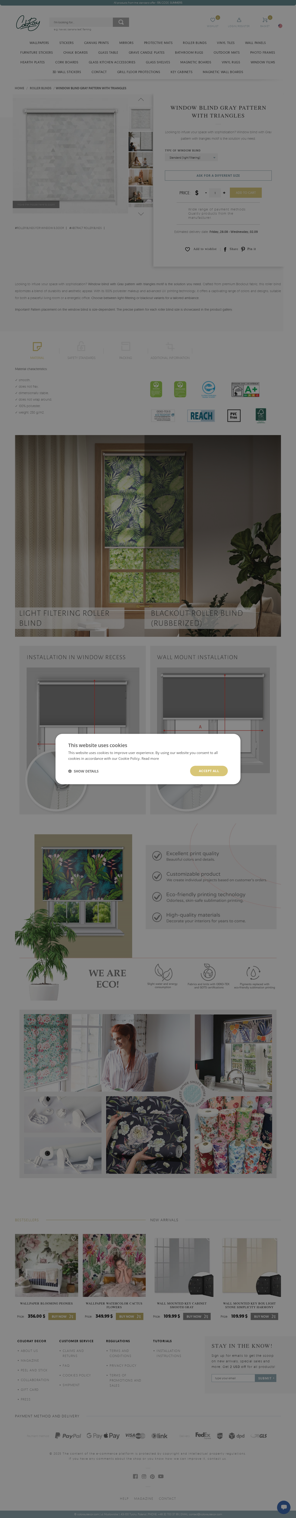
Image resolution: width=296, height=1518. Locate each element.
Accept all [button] (209, 771)
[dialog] (148, 759)
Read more (150, 758)
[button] (83, 770)
